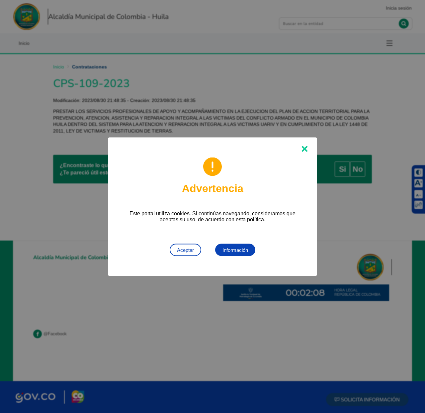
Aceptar (185, 250)
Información (235, 250)
